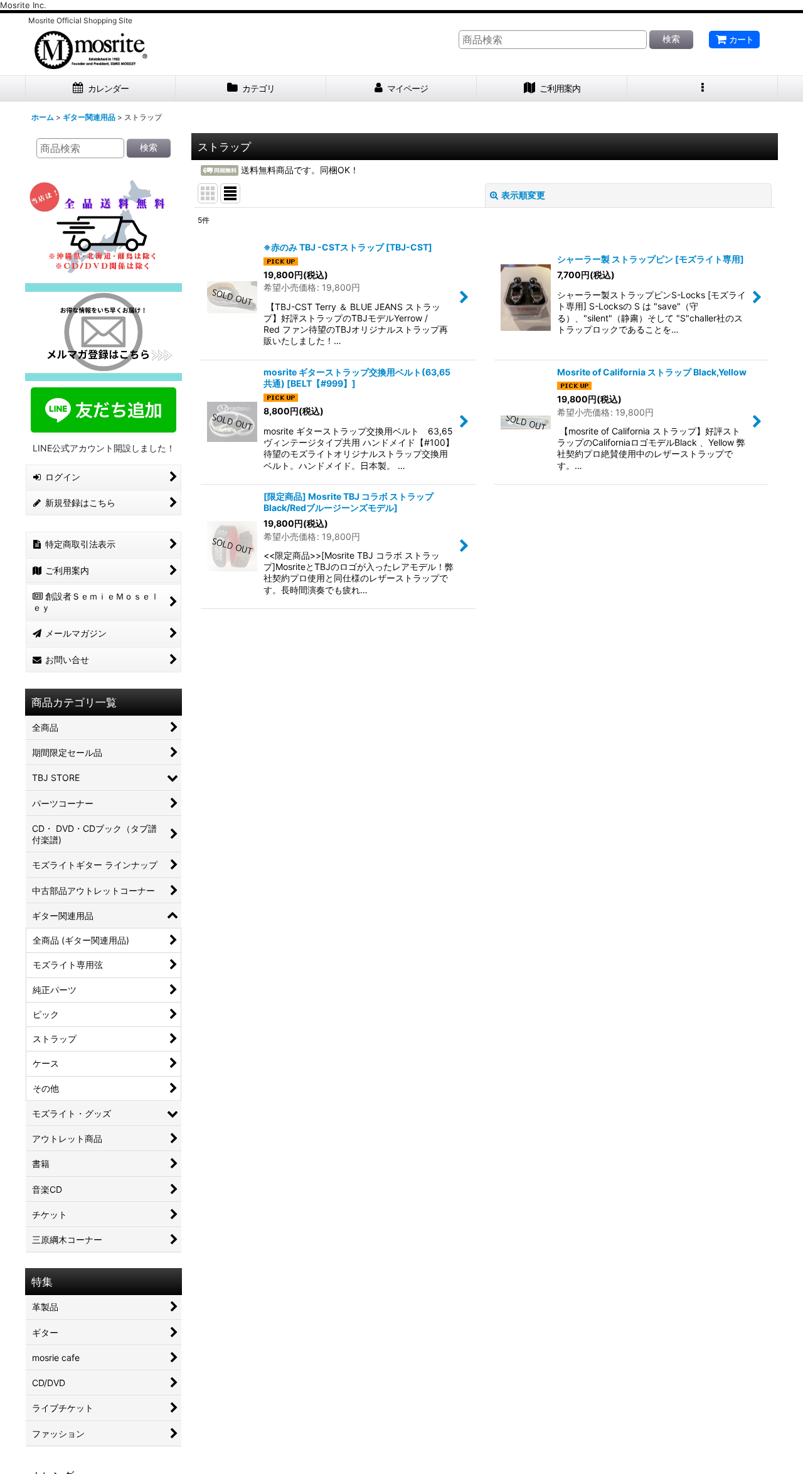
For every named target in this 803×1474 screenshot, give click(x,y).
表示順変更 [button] (523, 195)
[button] (702, 89)
